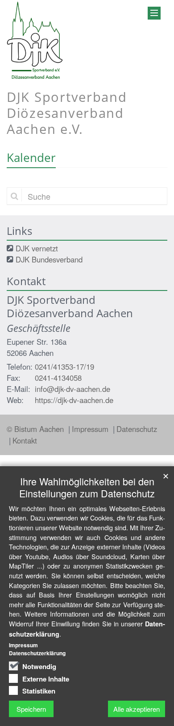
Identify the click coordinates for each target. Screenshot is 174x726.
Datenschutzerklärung (37, 653)
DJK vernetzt (37, 248)
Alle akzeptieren (136, 709)
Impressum (91, 429)
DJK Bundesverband (49, 259)
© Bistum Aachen (36, 429)
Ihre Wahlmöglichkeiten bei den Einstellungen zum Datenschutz (87, 487)
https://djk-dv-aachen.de (74, 400)
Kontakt (24, 440)
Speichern (31, 709)
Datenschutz (136, 429)
